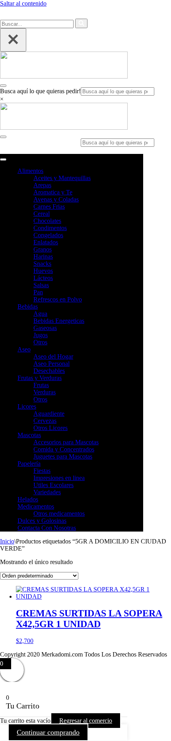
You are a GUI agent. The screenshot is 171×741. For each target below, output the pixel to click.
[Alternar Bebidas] (139, 306)
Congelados (48, 235)
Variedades (47, 492)
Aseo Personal (51, 363)
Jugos (40, 335)
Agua (40, 313)
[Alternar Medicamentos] (139, 506)
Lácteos (43, 278)
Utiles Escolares (53, 485)
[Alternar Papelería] (139, 464)
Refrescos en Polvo (57, 299)
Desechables (49, 370)
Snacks (42, 263)
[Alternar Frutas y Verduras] (139, 378)
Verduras (44, 392)
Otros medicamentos (59, 513)
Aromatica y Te (52, 192)
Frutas (41, 385)
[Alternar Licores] (139, 406)
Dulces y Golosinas (41, 520)
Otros (40, 342)
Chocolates (47, 220)
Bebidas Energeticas (58, 320)
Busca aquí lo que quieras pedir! (40, 91)
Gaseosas (45, 327)
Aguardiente (48, 413)
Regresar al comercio (85, 720)
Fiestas (42, 470)
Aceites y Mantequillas (62, 178)
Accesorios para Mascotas (66, 442)
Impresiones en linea (59, 477)
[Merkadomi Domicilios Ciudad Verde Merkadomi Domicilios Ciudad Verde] (64, 76)
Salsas (41, 285)
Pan (38, 292)
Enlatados (45, 242)
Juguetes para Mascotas (62, 456)
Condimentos (50, 228)
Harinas (43, 256)
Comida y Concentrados (63, 449)
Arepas (42, 185)
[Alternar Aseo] (139, 349)
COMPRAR (133, 13)
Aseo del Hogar (53, 356)
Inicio (7, 541)
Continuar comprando (48, 732)
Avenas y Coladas (56, 199)
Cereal (41, 213)
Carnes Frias (49, 206)
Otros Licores (50, 427)
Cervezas (44, 420)
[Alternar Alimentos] (139, 171)
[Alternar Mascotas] (139, 435)
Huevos (43, 270)
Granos (42, 249)
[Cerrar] (13, 40)
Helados (27, 499)
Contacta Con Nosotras (46, 527)
